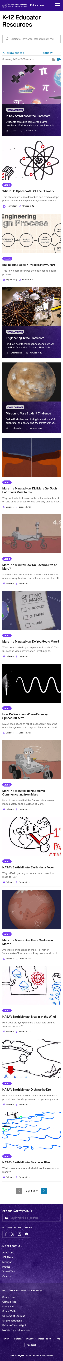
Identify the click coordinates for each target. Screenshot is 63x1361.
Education (37, 5)
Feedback (31, 1344)
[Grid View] (54, 59)
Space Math (9, 1311)
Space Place (9, 1297)
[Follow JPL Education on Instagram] (19, 1234)
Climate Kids (9, 1302)
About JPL (8, 1252)
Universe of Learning (13, 1316)
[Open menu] (57, 5)
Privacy (30, 1338)
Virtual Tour (8, 1271)
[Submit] (6, 1218)
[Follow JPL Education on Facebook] (5, 1234)
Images (6, 1266)
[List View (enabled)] (59, 59)
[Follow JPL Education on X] (12, 1234)
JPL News (7, 1257)
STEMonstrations (12, 1320)
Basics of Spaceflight (14, 1325)
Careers (6, 1276)
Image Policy (44, 1338)
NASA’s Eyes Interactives (16, 1330)
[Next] (44, 1191)
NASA (6, 1338)
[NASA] (4, 5)
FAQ (58, 1338)
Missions (7, 1262)
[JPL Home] (18, 5)
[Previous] (19, 1191)
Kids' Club (8, 1306)
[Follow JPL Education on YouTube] (26, 1234)
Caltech (18, 1338)
